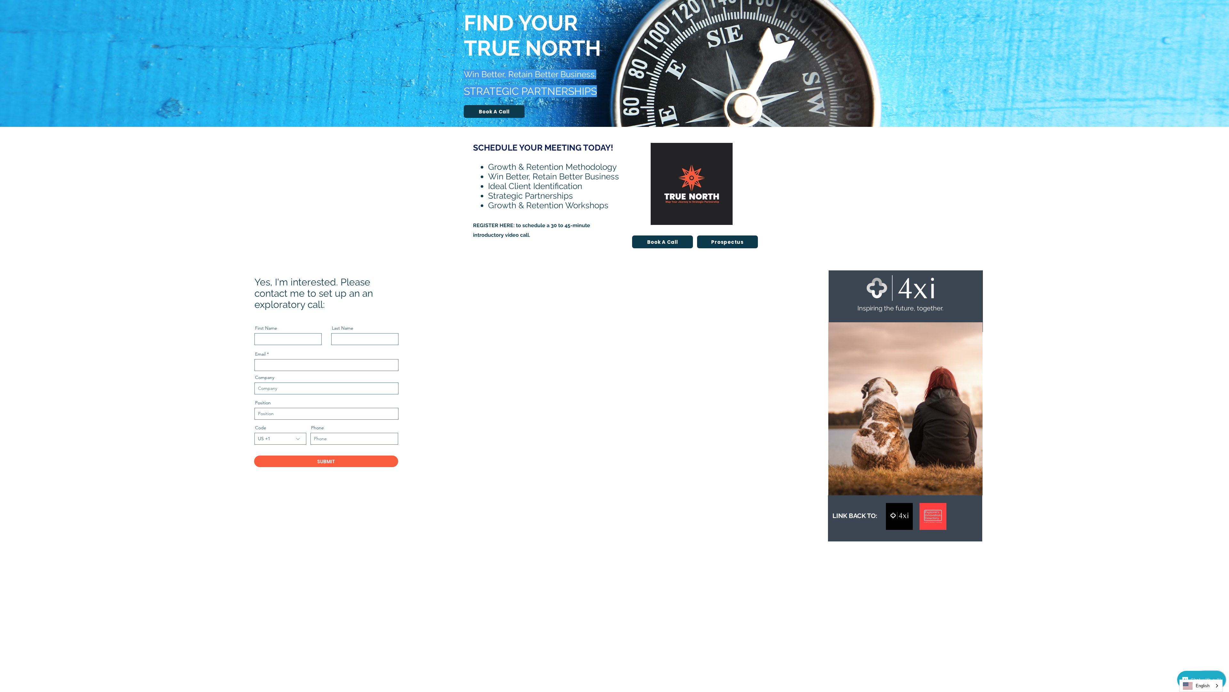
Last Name (342, 328)
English (1202, 685)
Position (263, 402)
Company (264, 377)
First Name (266, 328)
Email (260, 354)
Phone (317, 427)
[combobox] (1201, 686)
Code (260, 427)
